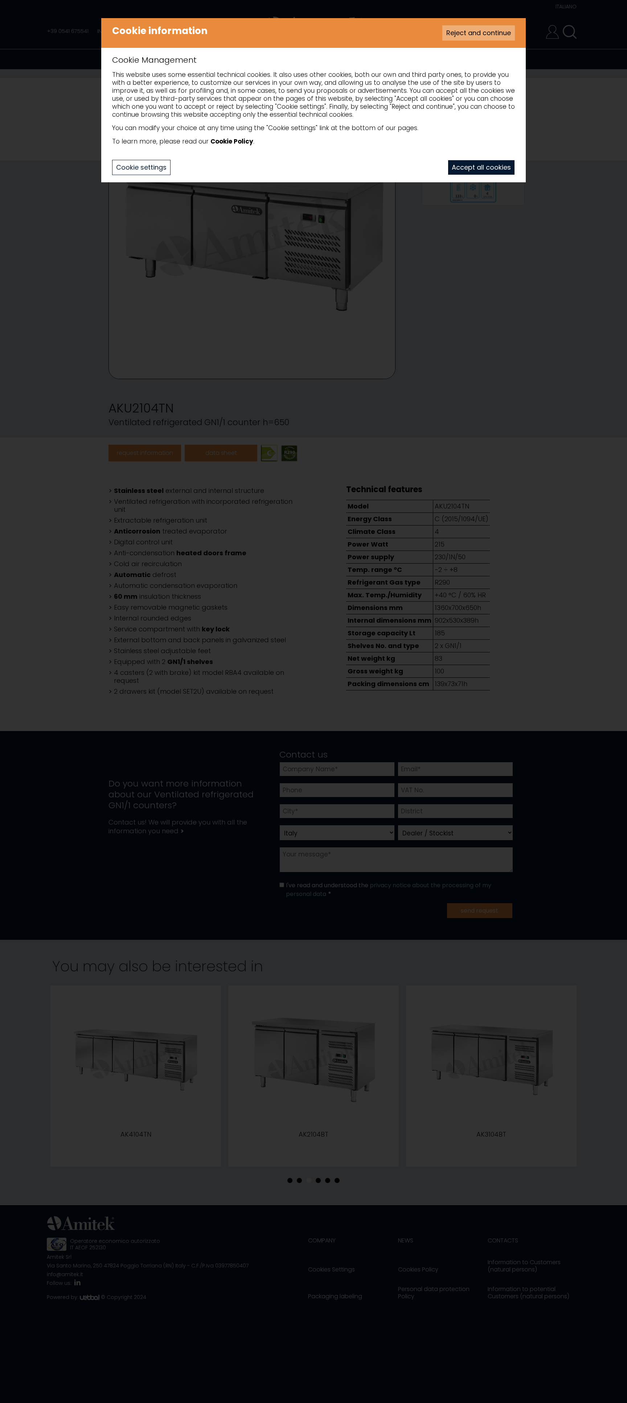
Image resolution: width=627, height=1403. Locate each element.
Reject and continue (478, 32)
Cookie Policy (231, 141)
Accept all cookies (481, 167)
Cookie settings (141, 167)
